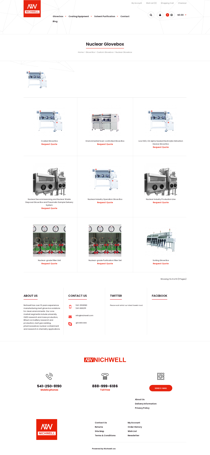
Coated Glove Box (49, 141)
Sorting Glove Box (161, 260)
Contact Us (101, 422)
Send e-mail (161, 388)
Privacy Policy (142, 408)
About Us (140, 399)
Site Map (99, 431)
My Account (137, 3)
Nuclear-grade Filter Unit (49, 260)
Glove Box (90, 52)
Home (81, 52)
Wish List (132, 431)
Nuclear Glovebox (123, 52)
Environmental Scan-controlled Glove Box (105, 141)
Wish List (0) (151, 3)
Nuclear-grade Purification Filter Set (105, 260)
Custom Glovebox (105, 52)
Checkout (182, 3)
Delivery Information (146, 403)
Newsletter (133, 435)
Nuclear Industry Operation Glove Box (105, 199)
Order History (135, 427)
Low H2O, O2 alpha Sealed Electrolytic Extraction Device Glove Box (161, 142)
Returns (99, 427)
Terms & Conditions (105, 435)
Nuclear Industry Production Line (161, 199)
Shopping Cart (167, 3)
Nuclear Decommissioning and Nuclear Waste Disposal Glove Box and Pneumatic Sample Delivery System (49, 202)
